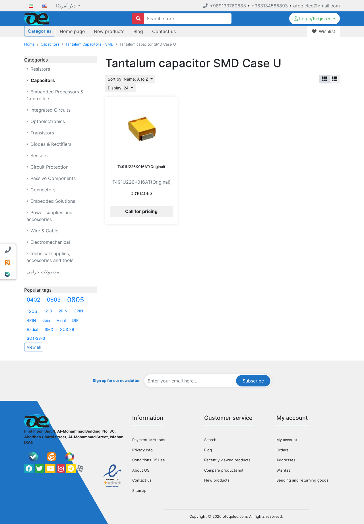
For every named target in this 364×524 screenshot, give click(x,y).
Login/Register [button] (315, 18)
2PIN (63, 311)
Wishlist (283, 470)
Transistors (41, 133)
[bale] (33, 457)
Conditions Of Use (148, 460)
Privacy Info (142, 450)
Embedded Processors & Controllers (54, 95)
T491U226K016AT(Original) (141, 166)
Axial (61, 320)
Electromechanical (49, 242)
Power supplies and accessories (49, 216)
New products (109, 31)
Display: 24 (119, 87)
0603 (54, 299)
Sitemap (139, 490)
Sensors (38, 155)
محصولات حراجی (42, 272)
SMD (49, 329)
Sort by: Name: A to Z (128, 79)
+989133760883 (228, 6)
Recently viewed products (227, 460)
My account (286, 439)
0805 (75, 300)
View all (34, 347)
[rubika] (70, 457)
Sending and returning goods (302, 480)
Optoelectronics (47, 121)
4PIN (31, 320)
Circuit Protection (49, 167)
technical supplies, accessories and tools (49, 257)
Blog (138, 31)
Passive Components (52, 178)
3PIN (78, 311)
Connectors (42, 190)
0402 (33, 299)
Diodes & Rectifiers (50, 144)
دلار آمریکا (66, 6)
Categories (39, 31)
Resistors (39, 69)
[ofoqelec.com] (36, 18)
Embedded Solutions (52, 201)
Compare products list (223, 470)
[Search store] (138, 18)
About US (140, 470)
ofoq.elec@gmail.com (316, 6)
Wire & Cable (43, 231)
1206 (32, 311)
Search (210, 439)
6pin (46, 320)
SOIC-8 (67, 329)
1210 (48, 311)
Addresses (285, 460)
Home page (72, 31)
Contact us (164, 31)
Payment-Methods (148, 439)
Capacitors (50, 44)
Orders (282, 450)
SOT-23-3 (36, 338)
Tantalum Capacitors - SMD (89, 44)
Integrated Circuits (50, 110)
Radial (32, 329)
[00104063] (141, 128)
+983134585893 (269, 6)
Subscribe (253, 381)
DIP (75, 320)
